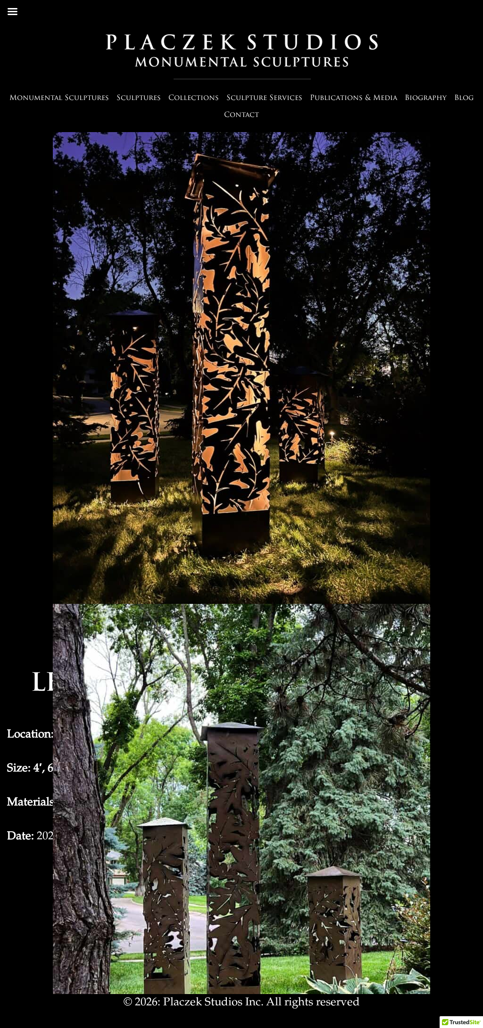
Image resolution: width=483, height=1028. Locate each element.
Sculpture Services (264, 98)
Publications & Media (353, 98)
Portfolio (426, 126)
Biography (426, 98)
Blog (464, 98)
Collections (193, 98)
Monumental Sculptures (59, 98)
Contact (241, 115)
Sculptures (139, 98)
